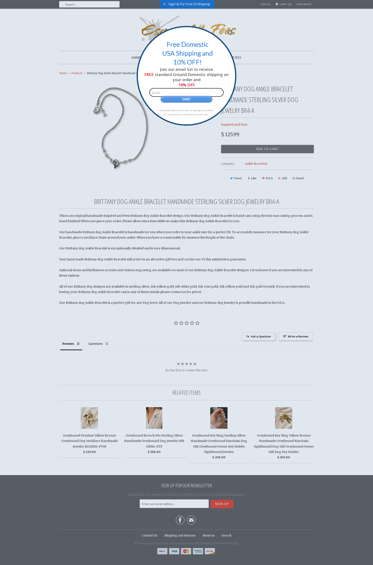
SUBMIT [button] (186, 99)
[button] (229, 32)
